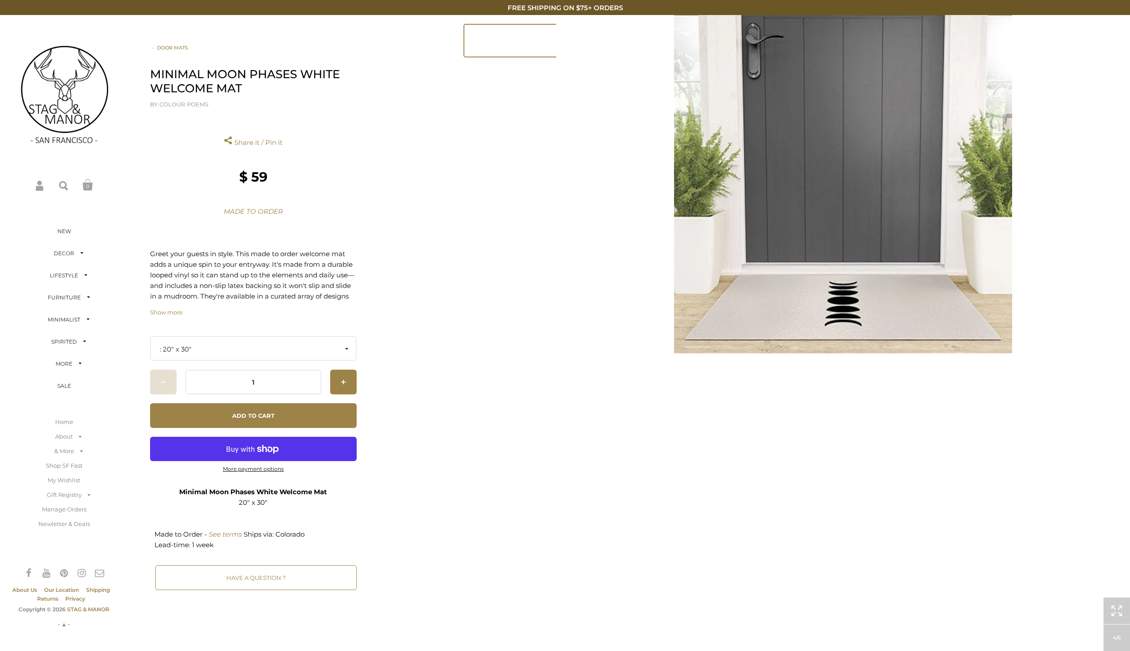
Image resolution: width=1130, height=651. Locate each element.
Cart (88, 185)
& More (64, 450)
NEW (64, 231)
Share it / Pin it (257, 142)
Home (64, 421)
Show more (166, 312)
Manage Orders (64, 509)
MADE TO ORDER (253, 211)
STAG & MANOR (88, 609)
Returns (47, 598)
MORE (64, 363)
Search (64, 185)
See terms (225, 534)
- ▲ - (64, 624)
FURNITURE (64, 297)
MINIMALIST (64, 319)
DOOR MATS (172, 48)
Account (40, 185)
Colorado (290, 534)
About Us (24, 590)
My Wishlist (64, 480)
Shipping (98, 590)
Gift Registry (64, 494)
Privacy (75, 598)
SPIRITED (64, 341)
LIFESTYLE (64, 275)
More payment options (253, 469)
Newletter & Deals (64, 523)
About (64, 436)
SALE (64, 385)
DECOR (64, 253)
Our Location (61, 590)
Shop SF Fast (64, 465)
